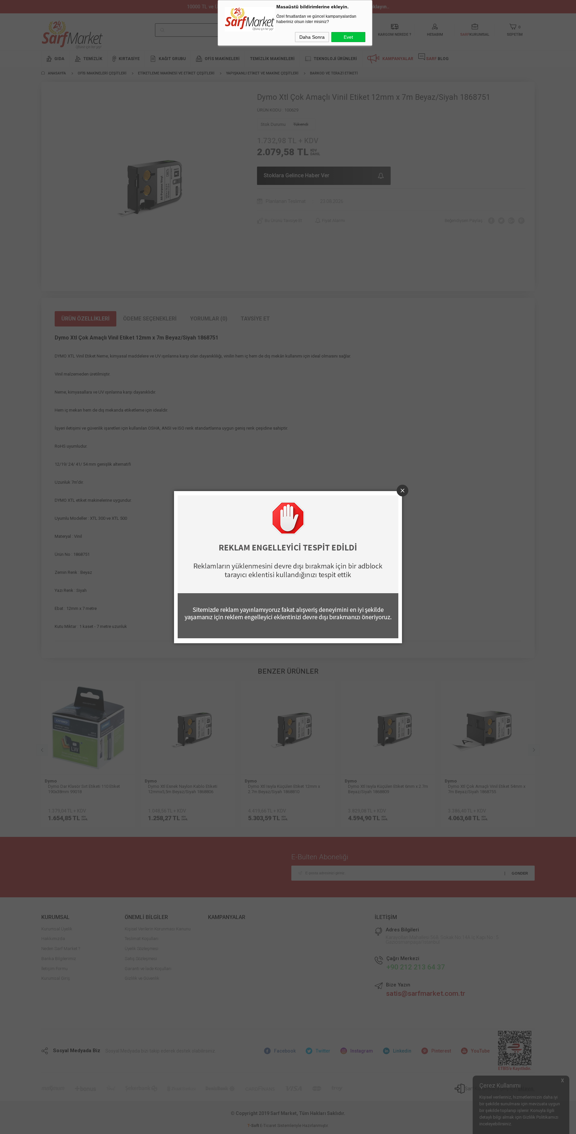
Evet (348, 37)
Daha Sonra (312, 37)
